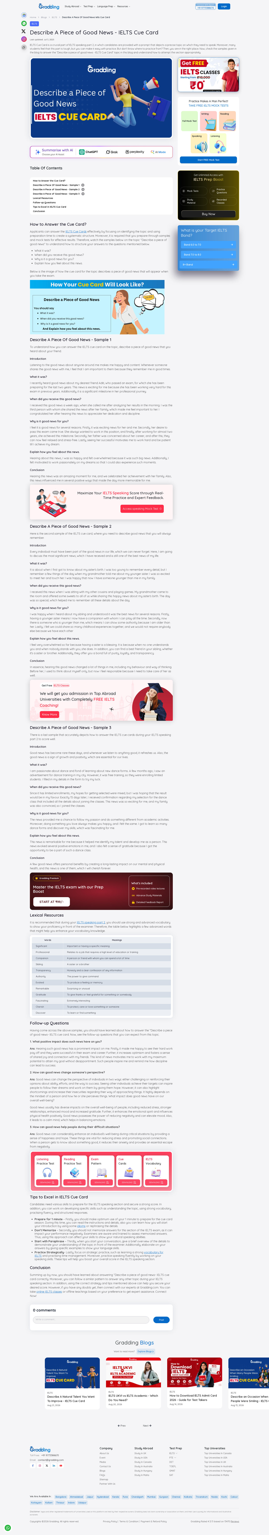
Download (45, 1182)
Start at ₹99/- (52, 902)
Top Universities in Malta (216, 1475)
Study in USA (140, 1457)
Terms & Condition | (129, 1521)
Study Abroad (72, 6)
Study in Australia (143, 1466)
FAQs (102, 1475)
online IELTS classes (49, 1291)
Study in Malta (141, 1475)
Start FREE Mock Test (208, 159)
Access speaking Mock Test (140, 508)
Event (102, 1457)
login (224, 6)
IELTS (34, 23)
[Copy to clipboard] (23, 47)
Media (103, 1462)
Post (161, 1319)
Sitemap (104, 1479)
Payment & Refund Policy (154, 1521)
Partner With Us (107, 1483)
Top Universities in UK (215, 1462)
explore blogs (145, 1351)
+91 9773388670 (50, 1455)
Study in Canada (143, 1462)
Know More (49, 714)
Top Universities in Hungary (218, 1470)
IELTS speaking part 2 (91, 922)
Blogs (102, 1470)
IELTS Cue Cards (76, 231)
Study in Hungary (143, 1470)
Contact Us (105, 1466)
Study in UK (140, 1453)
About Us (104, 1453)
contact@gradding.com (51, 1459)
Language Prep (105, 6)
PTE (171, 1457)
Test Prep (88, 6)
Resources (122, 6)
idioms (81, 1226)
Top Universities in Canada (217, 1453)
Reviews (235, 1521)
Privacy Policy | (110, 1521)
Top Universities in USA (215, 1457)
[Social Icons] (33, 1465)
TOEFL (172, 1466)
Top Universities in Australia (218, 1466)
